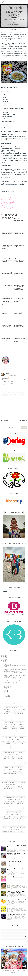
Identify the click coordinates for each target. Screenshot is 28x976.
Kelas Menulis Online (9, 752)
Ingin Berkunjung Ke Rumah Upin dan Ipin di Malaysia (19, 327)
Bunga (14, 720)
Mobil (13, 778)
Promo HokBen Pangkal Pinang (14, 861)
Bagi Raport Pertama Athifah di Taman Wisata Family (14, 666)
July (5, 688)
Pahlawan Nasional (11, 784)
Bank (14, 711)
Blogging (21, 718)
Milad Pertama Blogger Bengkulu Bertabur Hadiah (16, 869)
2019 (4, 661)
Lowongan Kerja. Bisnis (10, 773)
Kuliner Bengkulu (8, 763)
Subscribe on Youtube (13, 935)
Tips (17, 820)
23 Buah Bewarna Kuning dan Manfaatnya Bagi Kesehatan (14, 676)
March (5, 694)
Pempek (22, 788)
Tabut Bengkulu (6, 816)
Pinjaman (17, 799)
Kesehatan (19, 756)
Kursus (12, 765)
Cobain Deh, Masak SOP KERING (11, 668)
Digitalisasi (15, 728)
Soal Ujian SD (9, 814)
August (6, 687)
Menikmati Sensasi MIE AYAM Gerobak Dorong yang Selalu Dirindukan (16, 892)
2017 (4, 698)
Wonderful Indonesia (9, 831)
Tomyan (6, 825)
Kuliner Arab (17, 760)
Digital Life (6, 728)
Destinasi (21, 726)
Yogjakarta (21, 831)
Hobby (17, 739)
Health (4, 739)
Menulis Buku (6, 778)
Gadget (5, 737)
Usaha (16, 827)
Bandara (8, 711)
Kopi (12, 758)
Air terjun (14, 707)
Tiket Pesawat (9, 820)
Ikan (9, 741)
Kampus (7, 748)
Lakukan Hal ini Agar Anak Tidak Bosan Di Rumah (6, 327)
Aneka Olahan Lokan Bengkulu (14, 907)
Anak (20, 707)
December (6, 664)
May (5, 691)
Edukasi (13, 730)
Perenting (21, 797)
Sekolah (9, 810)
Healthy (5, 19)
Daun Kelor (6, 726)
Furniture (20, 735)
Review (12, 805)
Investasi (7, 743)
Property (6, 803)
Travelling (21, 825)
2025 (4, 654)
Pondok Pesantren (10, 801)
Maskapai (21, 773)
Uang (4, 827)
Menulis (21, 775)
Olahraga (5, 782)
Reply (5, 384)
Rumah (7, 808)
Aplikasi (14, 709)
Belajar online (8, 713)
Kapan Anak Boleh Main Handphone (12, 678)
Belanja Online (19, 713)
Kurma (6, 765)
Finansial (12, 735)
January (6, 696)
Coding (6, 724)
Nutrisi (21, 780)
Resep (13, 22)
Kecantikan (9, 750)
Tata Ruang (22, 816)
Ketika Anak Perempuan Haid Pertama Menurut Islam (7, 234)
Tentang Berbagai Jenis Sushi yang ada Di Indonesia (13, 680)
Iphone (14, 743)
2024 (4, 655)
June (5, 690)
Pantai (20, 784)
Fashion (20, 730)
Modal (6, 780)
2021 (4, 659)
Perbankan (20, 795)
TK (21, 820)
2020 (4, 660)
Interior (15, 741)
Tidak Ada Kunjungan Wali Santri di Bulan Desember (13, 673)
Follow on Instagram (13, 938)
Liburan (6, 767)
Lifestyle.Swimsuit (9, 769)
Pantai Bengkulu (9, 786)
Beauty (20, 711)
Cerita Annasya (9, 722)
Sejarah (20, 808)
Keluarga (18, 754)
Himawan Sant (9, 373)
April (5, 692)
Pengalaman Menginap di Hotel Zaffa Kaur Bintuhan (7, 247)
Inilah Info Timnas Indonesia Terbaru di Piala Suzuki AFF (16, 915)
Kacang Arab (6, 745)
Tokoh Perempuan (19, 823)
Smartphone (17, 810)
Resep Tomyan (20, 803)
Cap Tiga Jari (22, 720)
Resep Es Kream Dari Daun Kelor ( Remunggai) (19, 300)
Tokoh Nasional (7, 823)
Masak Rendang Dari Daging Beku (11, 671)
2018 (4, 663)
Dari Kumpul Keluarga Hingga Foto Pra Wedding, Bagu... (15, 670)
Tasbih (15, 816)
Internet (22, 741)
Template (15, 818)
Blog (14, 718)
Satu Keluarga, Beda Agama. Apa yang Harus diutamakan (7, 260)
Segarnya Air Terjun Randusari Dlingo (12, 677)
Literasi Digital (20, 769)
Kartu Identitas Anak (17, 748)
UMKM (10, 827)
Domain (22, 728)
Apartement (6, 709)
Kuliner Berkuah (20, 763)
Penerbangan (18, 790)
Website (11, 829)
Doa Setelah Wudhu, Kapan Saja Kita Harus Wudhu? (19, 273)
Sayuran (13, 808)
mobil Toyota (21, 778)
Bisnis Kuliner (20, 715)
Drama (7, 730)
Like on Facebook (13, 932)
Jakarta (21, 743)
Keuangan (6, 758)
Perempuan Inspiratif (10, 797)
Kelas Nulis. (10, 754)
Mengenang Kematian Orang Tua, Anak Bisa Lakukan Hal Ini (19, 234)
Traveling (13, 825)
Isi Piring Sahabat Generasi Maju (14, 876)
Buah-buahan (6, 720)
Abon (7, 707)
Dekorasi (14, 726)
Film (6, 735)
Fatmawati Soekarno (18, 733)
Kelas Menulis (18, 750)
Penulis (18, 793)
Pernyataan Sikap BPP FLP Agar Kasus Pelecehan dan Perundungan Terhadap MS (7, 301)
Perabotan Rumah (9, 795)
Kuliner (10, 19)
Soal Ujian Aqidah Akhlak (14, 812)
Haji (15, 737)
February (6, 695)
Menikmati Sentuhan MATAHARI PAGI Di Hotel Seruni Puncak (16, 846)
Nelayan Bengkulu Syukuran (10, 682)
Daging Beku (20, 724)
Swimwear (18, 814)
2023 (4, 656)
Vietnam (22, 827)
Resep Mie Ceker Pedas (12, 884)
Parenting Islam (8, 788)
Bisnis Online (7, 718)
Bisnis (12, 715)
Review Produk (21, 805)
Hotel (23, 739)
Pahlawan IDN (21, 782)
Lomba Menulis (17, 771)
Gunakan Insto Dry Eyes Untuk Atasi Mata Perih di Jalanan (19, 340)
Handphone (22, 737)
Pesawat (10, 799)
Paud (16, 788)
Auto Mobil (22, 709)
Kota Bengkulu (20, 758)
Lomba (8, 771)
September (6, 686)
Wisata (17, 829)
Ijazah (4, 741)
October (6, 685)
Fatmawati (7, 733)
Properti (20, 801)
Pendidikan (9, 790)
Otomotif (13, 782)
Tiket (21, 818)
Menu (25, 0)
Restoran (5, 805)
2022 (4, 657)
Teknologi (7, 818)
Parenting (22, 19)
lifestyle (15, 19)
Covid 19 (12, 724)
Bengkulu (6, 715)
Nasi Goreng (13, 780)
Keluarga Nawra (9, 756)
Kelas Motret (20, 752)
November (6, 683)
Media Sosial (7, 775)
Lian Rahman (20, 765)
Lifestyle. (21, 767)
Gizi (10, 737)
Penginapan (10, 793)
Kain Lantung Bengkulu (18, 745)
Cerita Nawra (19, 722)
